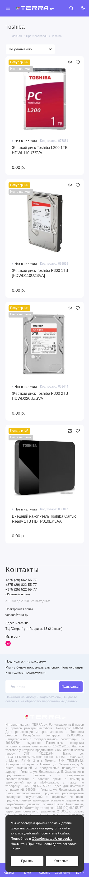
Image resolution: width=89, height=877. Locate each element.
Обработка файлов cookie (52, 838)
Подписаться (70, 686)
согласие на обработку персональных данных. (41, 701)
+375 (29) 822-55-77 (21, 584)
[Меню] (8, 8)
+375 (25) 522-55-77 (21, 589)
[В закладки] (77, 62)
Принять (27, 861)
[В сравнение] (70, 62)
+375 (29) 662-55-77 (21, 580)
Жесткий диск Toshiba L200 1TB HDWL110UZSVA (40, 150)
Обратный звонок (17, 594)
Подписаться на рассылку (25, 661)
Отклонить (62, 861)
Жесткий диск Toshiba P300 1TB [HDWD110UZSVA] (40, 273)
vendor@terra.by (16, 615)
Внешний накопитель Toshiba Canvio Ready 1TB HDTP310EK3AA (44, 519)
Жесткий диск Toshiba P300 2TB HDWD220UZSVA (40, 396)
